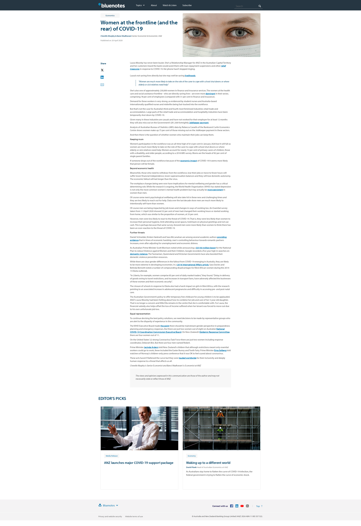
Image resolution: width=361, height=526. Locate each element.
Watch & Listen (170, 5)
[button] (106, 70)
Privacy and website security (110, 516)
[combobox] (248, 6)
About (154, 5)
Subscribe (187, 5)
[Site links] (117, 505)
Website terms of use (134, 516)
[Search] (260, 6)
